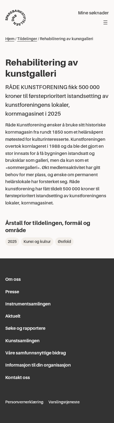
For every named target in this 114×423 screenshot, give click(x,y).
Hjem (9, 39)
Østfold (64, 241)
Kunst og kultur (37, 241)
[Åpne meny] (105, 22)
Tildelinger (27, 39)
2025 (12, 241)
